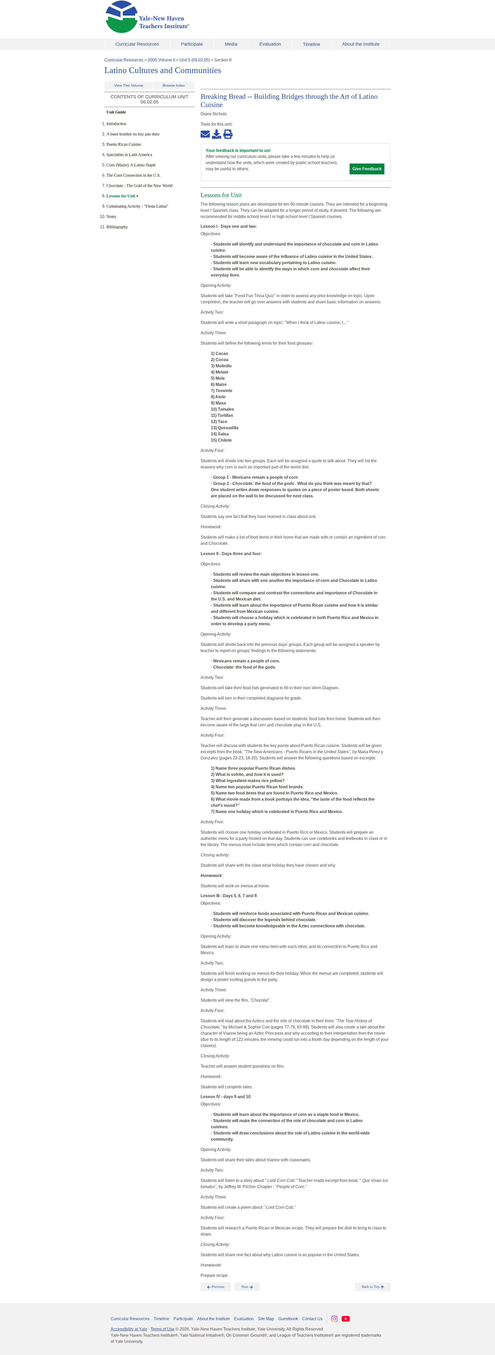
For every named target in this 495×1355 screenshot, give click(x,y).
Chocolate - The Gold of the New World (139, 185)
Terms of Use (163, 1329)
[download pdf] (216, 134)
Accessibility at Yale (129, 1329)
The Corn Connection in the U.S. (133, 175)
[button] (465, 1346)
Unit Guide (116, 112)
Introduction (116, 123)
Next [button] (245, 1287)
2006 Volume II (161, 60)
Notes (111, 216)
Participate (192, 44)
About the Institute (361, 44)
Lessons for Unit (120, 196)
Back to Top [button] (371, 1287)
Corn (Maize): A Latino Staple (131, 165)
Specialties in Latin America (129, 154)
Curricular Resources (137, 44)
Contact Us (312, 1319)
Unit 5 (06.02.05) (194, 60)
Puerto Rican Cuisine (123, 144)
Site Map (266, 1319)
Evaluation (270, 44)
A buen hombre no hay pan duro (132, 134)
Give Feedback (367, 169)
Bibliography (117, 227)
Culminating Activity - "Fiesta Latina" (137, 206)
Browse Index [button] (174, 85)
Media (231, 44)
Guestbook (288, 1319)
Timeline (311, 44)
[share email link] (205, 134)
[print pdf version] (228, 134)
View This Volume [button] (128, 85)
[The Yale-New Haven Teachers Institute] (198, 17)
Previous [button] (217, 1287)
